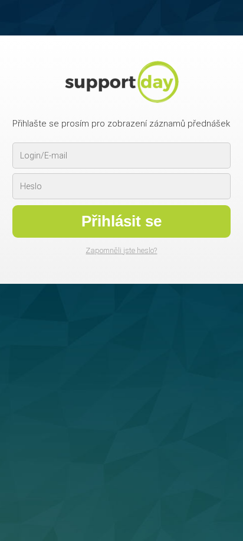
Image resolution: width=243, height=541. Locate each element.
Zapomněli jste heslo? (121, 250)
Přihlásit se (121, 221)
